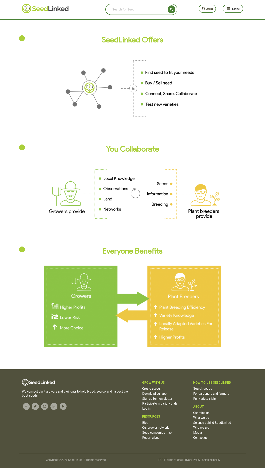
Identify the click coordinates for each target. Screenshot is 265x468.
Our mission (201, 413)
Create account (152, 388)
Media (197, 432)
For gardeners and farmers (211, 393)
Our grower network (155, 427)
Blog (145, 423)
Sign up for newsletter (157, 399)
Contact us (200, 437)
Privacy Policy (192, 459)
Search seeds (202, 388)
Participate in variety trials (160, 403)
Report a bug (150, 437)
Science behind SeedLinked (212, 423)
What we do (201, 418)
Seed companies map (157, 432)
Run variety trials (204, 399)
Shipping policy (211, 459)
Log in (146, 408)
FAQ (161, 459)
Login (209, 8)
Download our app (154, 393)
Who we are (201, 427)
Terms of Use (173, 459)
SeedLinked (75, 459)
